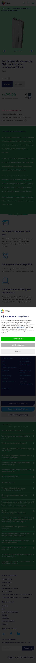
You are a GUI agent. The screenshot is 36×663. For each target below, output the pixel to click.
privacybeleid (20, 327)
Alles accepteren (18, 339)
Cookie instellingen (18, 345)
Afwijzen (18, 351)
